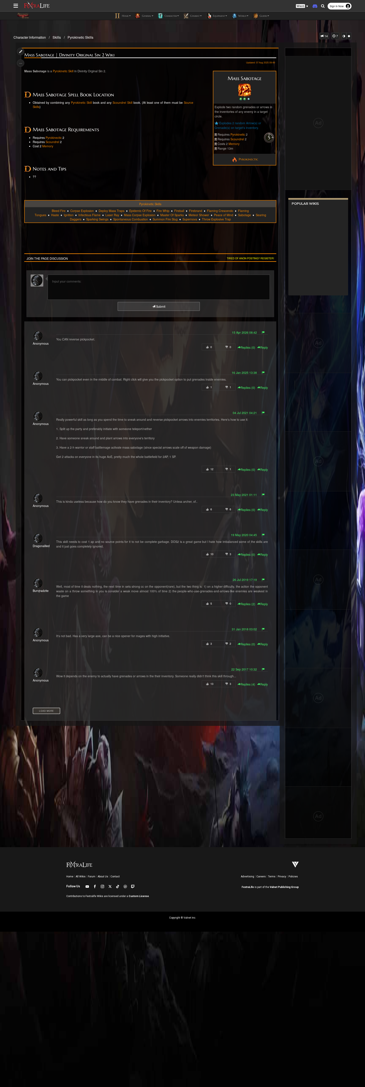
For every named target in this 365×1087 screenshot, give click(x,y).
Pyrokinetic (237, 134)
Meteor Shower (199, 215)
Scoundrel (237, 139)
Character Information (30, 37)
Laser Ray (112, 215)
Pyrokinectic (248, 159)
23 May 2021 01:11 (244, 495)
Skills (57, 37)
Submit (160, 306)
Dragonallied (41, 546)
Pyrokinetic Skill (63, 71)
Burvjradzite (41, 591)
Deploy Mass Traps (111, 211)
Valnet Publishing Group (284, 887)
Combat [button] (194, 15)
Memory (234, 144)
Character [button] (170, 15)
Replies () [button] (248, 347)
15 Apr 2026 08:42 (244, 332)
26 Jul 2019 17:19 (245, 580)
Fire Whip (163, 211)
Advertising (247, 876)
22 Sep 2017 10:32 (244, 669)
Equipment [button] (218, 15)
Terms (271, 876)
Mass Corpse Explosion (139, 215)
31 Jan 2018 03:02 (244, 629)
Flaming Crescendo (220, 211)
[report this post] (263, 332)
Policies (293, 876)
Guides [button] (263, 15)
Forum (91, 876)
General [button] (146, 15)
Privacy (282, 876)
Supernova (189, 219)
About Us (103, 876)
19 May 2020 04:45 (244, 535)
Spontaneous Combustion (130, 219)
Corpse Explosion (82, 211)
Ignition (69, 215)
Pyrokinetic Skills (80, 37)
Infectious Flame (89, 215)
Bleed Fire (58, 211)
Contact (115, 876)
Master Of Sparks (172, 215)
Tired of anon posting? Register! (250, 258)
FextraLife (248, 887)
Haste (55, 215)
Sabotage (244, 215)
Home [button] (125, 15)
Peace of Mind (223, 215)
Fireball (179, 211)
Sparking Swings (97, 219)
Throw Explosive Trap (216, 219)
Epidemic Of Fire (140, 211)
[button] (302, 6)
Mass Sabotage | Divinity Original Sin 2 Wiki (69, 55)
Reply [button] (264, 347)
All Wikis (81, 876)
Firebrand (195, 211)
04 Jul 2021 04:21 (245, 413)
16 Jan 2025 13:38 (244, 372)
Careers (261, 876)
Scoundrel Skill (122, 102)
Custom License (139, 896)
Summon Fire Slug (165, 219)
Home (69, 876)
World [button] (241, 15)
